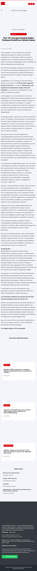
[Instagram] (31, 4)
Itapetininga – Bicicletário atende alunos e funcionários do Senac (17, 490)
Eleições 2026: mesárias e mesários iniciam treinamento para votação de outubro (17, 370)
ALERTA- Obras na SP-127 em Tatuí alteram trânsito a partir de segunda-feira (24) (18, 451)
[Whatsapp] (34, 4)
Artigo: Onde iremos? (10, 478)
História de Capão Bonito (11, 473)
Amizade (6, 484)
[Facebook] (29, 4)
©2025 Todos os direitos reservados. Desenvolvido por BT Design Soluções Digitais (18, 568)
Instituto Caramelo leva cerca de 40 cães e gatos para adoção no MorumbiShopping (17, 411)
